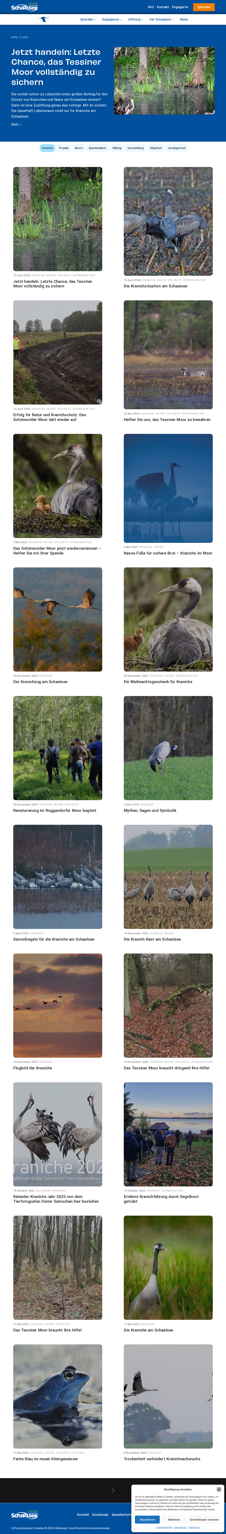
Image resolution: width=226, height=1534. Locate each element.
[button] (219, 1489)
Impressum (194, 1527)
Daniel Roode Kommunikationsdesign (89, 1528)
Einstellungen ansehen (204, 1519)
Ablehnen (174, 1519)
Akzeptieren (147, 1519)
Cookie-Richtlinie (164, 1527)
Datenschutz (180, 1527)
